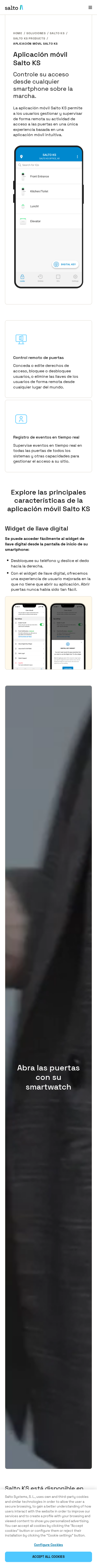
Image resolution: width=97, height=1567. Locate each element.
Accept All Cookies (48, 1557)
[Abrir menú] (90, 7)
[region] (48, 1528)
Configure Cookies (48, 1545)
